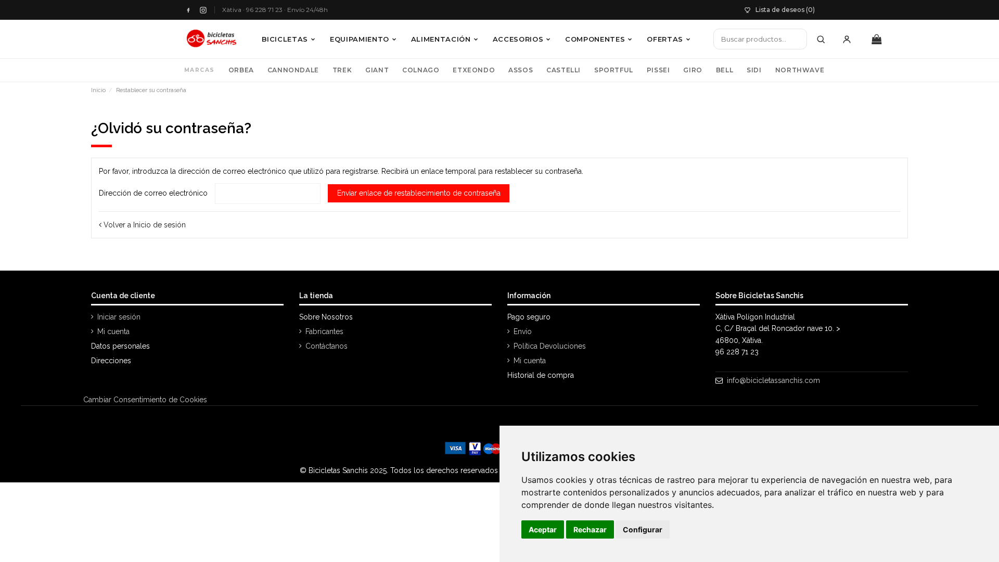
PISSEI (658, 70)
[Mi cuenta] (847, 39)
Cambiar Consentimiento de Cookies (145, 399)
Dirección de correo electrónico (153, 193)
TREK (342, 70)
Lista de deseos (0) (785, 10)
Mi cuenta (113, 331)
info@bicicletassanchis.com (773, 380)
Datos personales (120, 346)
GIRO (692, 70)
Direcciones (111, 360)
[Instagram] (203, 10)
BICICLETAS (285, 39)
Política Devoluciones (550, 346)
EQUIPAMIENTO (359, 39)
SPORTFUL (613, 70)
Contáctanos (326, 346)
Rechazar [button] (590, 529)
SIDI (754, 70)
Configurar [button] (642, 529)
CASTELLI (563, 70)
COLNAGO (420, 70)
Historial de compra (540, 375)
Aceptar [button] (543, 529)
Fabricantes (324, 331)
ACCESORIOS (518, 39)
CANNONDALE (293, 70)
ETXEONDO (474, 70)
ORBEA (241, 70)
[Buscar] (821, 39)
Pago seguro (528, 317)
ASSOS (520, 70)
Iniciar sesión (118, 317)
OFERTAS (665, 39)
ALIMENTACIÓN (441, 39)
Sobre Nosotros (326, 317)
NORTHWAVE (799, 70)
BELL (724, 70)
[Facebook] (188, 10)
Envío (523, 331)
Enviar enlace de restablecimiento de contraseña (419, 193)
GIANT (377, 70)
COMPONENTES (595, 39)
